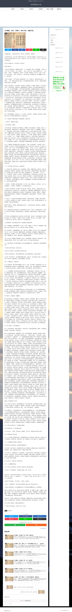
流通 (52, 42)
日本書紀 (10, 510)
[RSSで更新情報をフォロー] (36, 525)
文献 (6, 510)
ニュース (53, 37)
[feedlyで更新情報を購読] (14, 525)
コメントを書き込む (25, 600)
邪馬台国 (53, 44)
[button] (43, 50)
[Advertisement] (36, 19)
